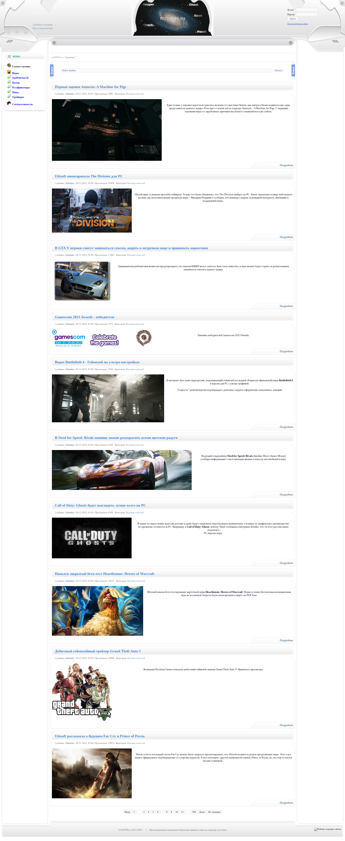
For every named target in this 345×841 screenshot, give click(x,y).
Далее (202, 812)
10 (176, 812)
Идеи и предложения (43, 28)
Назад (127, 812)
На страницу (214, 812)
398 (194, 812)
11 (182, 812)
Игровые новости (134, 94)
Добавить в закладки (43, 24)
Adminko (69, 94)
